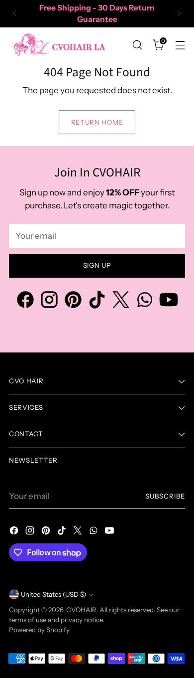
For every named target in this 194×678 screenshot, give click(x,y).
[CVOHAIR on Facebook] (25, 301)
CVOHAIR (81, 610)
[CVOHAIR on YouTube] (169, 301)
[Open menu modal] (180, 44)
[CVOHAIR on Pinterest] (73, 301)
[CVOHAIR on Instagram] (49, 301)
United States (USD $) (53, 594)
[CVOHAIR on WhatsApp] (145, 301)
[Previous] (15, 13)
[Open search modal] (137, 44)
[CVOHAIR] (58, 44)
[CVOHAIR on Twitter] (121, 301)
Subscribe (165, 496)
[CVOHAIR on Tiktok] (97, 301)
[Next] (179, 13)
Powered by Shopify (39, 630)
